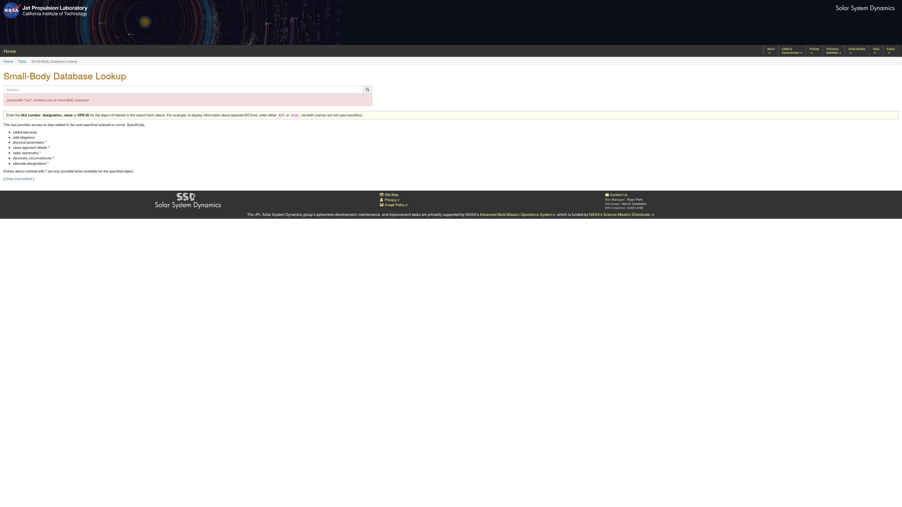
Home (8, 61)
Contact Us (618, 194)
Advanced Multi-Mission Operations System (516, 214)
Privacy (390, 199)
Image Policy (394, 204)
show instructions (18, 178)
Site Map (391, 194)
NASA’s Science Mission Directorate (620, 214)
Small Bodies (856, 49)
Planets (814, 49)
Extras (891, 49)
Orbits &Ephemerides (791, 50)
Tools (876, 49)
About (771, 49)
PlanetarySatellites (832, 50)
